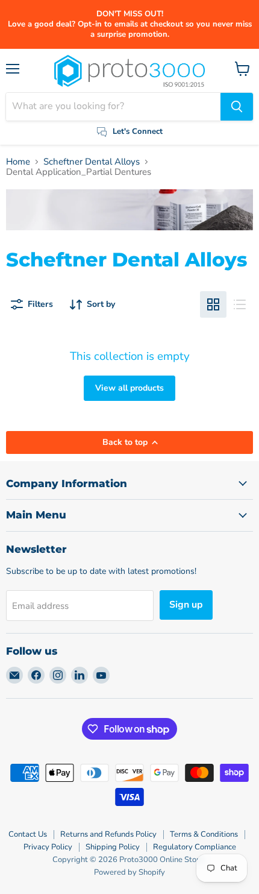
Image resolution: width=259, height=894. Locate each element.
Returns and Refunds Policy (108, 834)
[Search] (236, 107)
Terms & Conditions (204, 834)
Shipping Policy (113, 847)
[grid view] (213, 304)
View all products (129, 388)
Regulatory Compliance (194, 847)
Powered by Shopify (129, 872)
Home (18, 162)
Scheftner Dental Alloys (91, 162)
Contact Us (27, 834)
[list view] (239, 304)
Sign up (186, 604)
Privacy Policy (47, 847)
